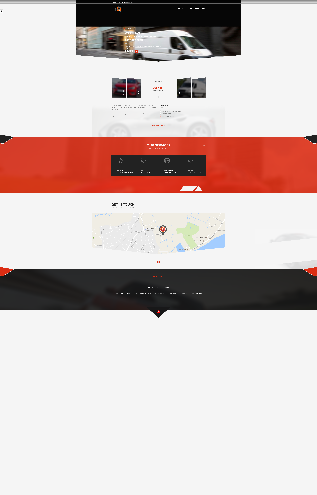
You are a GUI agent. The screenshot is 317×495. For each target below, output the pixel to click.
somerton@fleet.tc (128, 2)
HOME (178, 8)
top (159, 314)
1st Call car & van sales (158, 322)
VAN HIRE (203, 8)
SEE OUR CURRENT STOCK (158, 125)
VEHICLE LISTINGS (187, 8)
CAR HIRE (196, 8)
